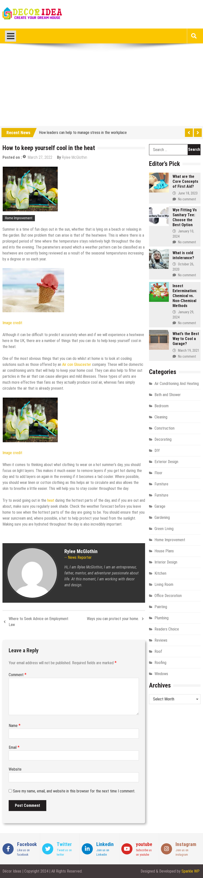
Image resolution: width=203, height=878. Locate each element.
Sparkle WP (190, 871)
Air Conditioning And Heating (176, 383)
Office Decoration (168, 595)
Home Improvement (18, 218)
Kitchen (160, 573)
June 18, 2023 (188, 193)
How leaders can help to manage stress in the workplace (83, 131)
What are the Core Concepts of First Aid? (185, 181)
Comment (17, 674)
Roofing (160, 662)
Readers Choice (166, 629)
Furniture (161, 484)
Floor (158, 472)
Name (15, 725)
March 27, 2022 (40, 157)
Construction (164, 428)
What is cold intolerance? (183, 255)
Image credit (12, 322)
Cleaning (160, 417)
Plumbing (161, 618)
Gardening (162, 517)
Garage (159, 506)
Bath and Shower (167, 394)
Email (14, 747)
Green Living (164, 528)
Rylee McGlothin (74, 157)
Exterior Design (166, 461)
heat (51, 500)
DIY (157, 450)
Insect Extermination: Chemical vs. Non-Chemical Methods (185, 295)
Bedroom (161, 406)
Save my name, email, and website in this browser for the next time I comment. (74, 791)
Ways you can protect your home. (113, 618)
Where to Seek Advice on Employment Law (38, 621)
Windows (161, 673)
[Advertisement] (101, 89)
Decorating (163, 439)
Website (15, 769)
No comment (187, 199)
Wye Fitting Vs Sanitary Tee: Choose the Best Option (185, 217)
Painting (160, 606)
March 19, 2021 (188, 350)
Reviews (160, 640)
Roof (158, 651)
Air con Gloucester (76, 364)
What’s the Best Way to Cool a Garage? (186, 338)
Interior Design (165, 562)
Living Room (163, 584)
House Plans (164, 551)
